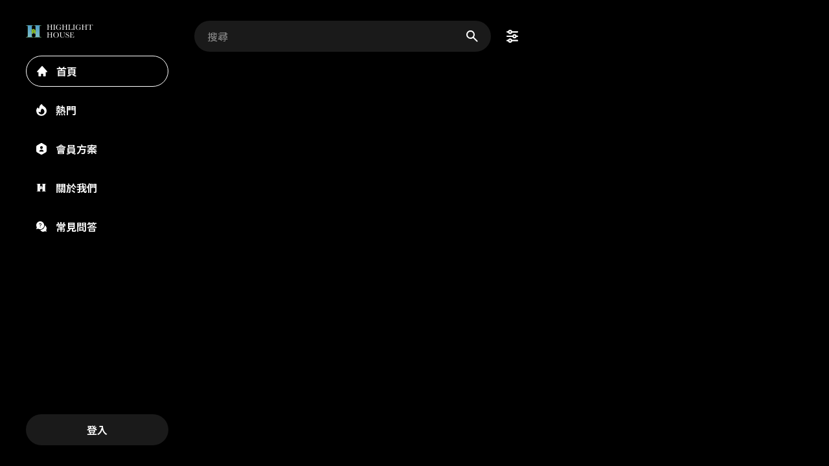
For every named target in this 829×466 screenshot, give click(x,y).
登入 (97, 430)
